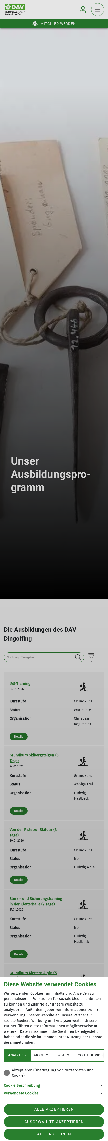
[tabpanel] (54, 1081)
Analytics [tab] (17, 1055)
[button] (54, 1085)
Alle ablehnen (54, 1134)
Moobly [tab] (41, 1055)
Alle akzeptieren (54, 1109)
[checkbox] (54, 1073)
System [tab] (63, 1055)
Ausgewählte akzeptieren (54, 1122)
